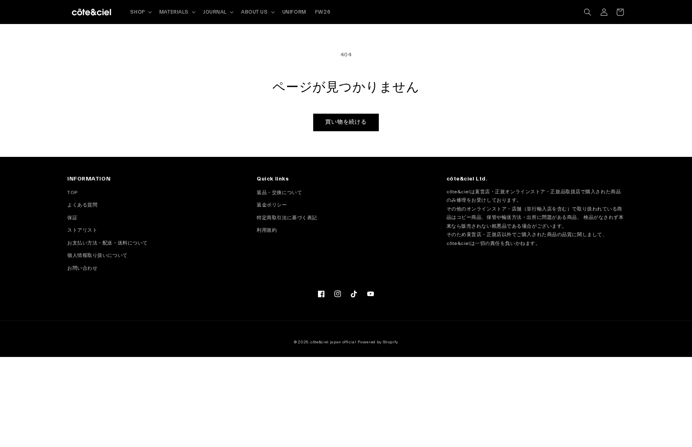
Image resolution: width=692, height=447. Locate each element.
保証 (72, 217)
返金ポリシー (272, 205)
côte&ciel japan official (333, 342)
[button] (587, 12)
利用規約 (267, 230)
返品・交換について (279, 192)
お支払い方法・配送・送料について (107, 243)
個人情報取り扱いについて (97, 255)
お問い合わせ (82, 268)
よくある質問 (82, 205)
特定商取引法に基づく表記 (287, 217)
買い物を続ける (346, 122)
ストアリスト (82, 230)
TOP (72, 192)
